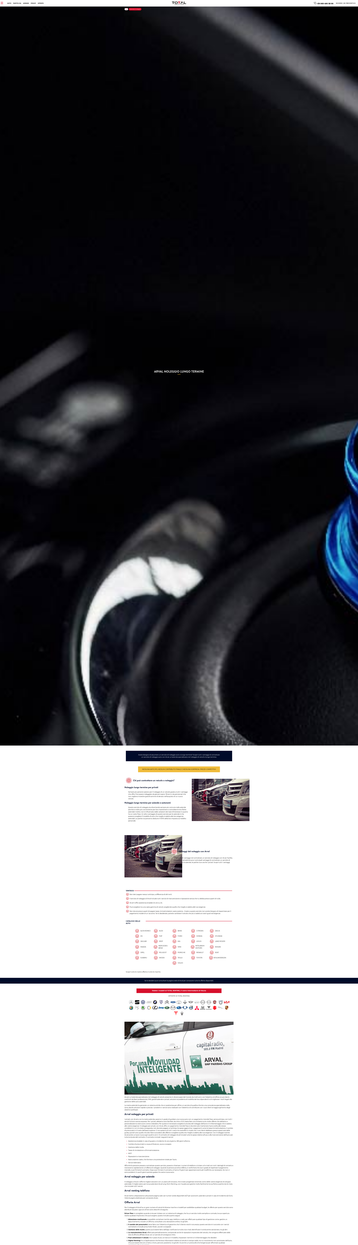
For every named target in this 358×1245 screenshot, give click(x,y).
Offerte (41, 3)
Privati (33, 3)
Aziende (26, 3)
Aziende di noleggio (135, 9)
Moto (9, 3)
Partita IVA (17, 3)
